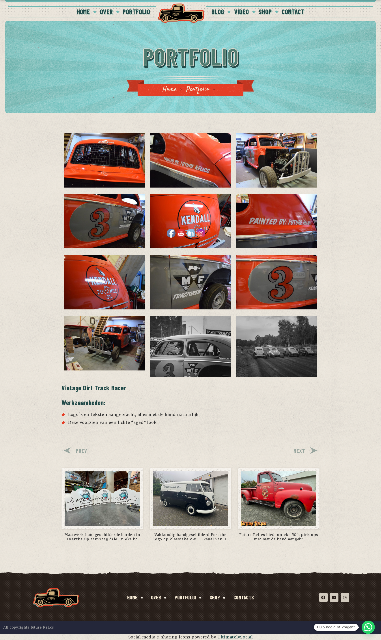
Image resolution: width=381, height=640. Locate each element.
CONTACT (293, 11)
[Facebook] (323, 597)
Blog (217, 11)
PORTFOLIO (136, 11)
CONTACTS (243, 597)
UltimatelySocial (235, 637)
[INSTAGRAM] (345, 597)
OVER (106, 11)
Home (169, 89)
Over (156, 597)
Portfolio (197, 89)
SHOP (265, 11)
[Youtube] (334, 597)
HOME (83, 11)
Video (241, 11)
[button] (368, 627)
